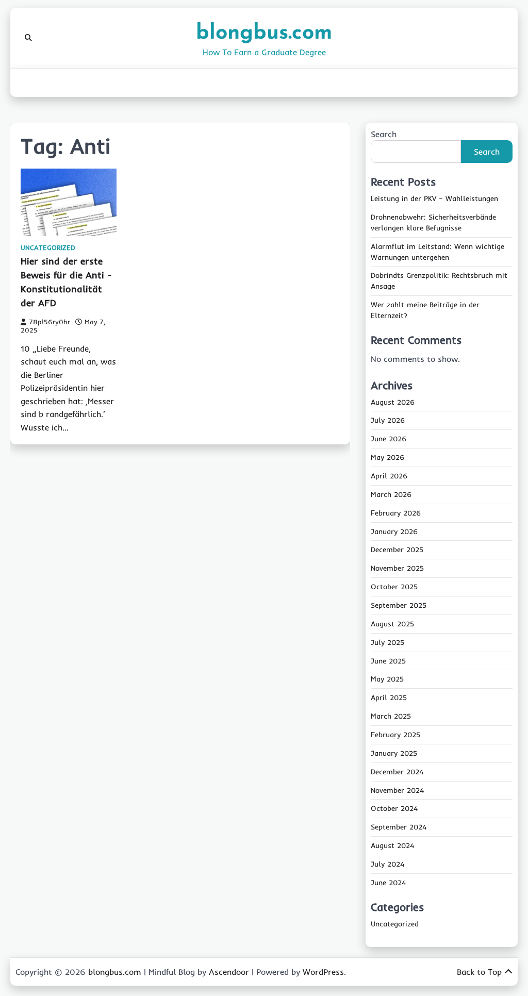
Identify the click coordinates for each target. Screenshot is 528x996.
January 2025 (394, 753)
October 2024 (394, 808)
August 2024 (392, 845)
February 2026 (396, 513)
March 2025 (391, 716)
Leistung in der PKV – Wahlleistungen (434, 198)
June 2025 (388, 661)
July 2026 (388, 420)
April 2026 (389, 475)
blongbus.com (264, 33)
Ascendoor (229, 972)
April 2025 (389, 697)
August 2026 (393, 402)
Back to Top (479, 972)
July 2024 (387, 864)
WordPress (323, 972)
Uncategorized (48, 248)
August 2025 (392, 623)
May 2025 (387, 679)
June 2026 (388, 438)
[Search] (28, 38)
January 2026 (394, 531)
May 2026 (387, 457)
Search (384, 134)
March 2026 (391, 494)
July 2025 (387, 642)
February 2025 (395, 734)
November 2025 (397, 568)
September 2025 (398, 605)
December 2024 (397, 771)
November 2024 (397, 790)
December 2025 (397, 549)
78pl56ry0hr (49, 322)
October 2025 (394, 586)
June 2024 (388, 882)
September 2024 (398, 827)
